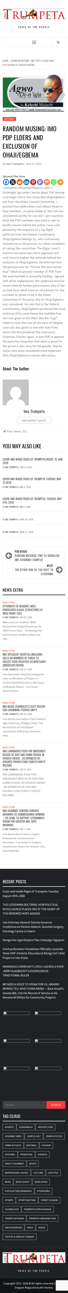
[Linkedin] (26, 182)
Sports (9, 1200)
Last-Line (38, 1172)
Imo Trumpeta (15, 163)
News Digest (23, 1181)
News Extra (9, 603)
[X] (13, 182)
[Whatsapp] (54, 182)
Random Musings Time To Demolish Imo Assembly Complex (37, 555)
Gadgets (42, 1154)
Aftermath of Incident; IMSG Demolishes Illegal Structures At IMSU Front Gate (23, 609)
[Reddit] (20, 182)
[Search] (58, 42)
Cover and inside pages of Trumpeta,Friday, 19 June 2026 (33, 461)
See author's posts (34, 420)
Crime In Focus (54, 1136)
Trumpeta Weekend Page (42, 1218)
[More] (60, 182)
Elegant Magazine (25, 1287)
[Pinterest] (33, 182)
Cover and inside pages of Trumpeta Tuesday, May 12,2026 (32, 481)
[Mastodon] (40, 182)
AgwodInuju (26, 1127)
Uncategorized (13, 1227)
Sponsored (43, 1191)
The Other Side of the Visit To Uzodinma (34, 570)
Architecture (45, 1127)
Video (30, 1227)
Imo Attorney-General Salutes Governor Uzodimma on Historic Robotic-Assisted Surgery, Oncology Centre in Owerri (33, 927)
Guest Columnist (14, 1163)
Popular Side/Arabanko (18, 1191)
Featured (10, 1154)
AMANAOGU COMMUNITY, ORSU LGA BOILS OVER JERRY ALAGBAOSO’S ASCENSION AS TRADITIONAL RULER (33, 971)
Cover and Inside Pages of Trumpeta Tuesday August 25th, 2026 (31, 894)
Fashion (46, 1145)
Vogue (41, 1227)
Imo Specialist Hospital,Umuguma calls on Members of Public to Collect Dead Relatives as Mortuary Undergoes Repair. (24, 659)
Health (32, 1163)
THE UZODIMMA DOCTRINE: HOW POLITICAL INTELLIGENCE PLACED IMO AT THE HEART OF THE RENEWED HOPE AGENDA (31, 909)
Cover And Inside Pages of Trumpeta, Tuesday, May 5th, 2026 (32, 500)
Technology (12, 1209)
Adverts (9, 1127)
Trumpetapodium (14, 1218)
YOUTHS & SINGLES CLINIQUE (19, 1236)
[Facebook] (6, 182)
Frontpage (26, 1154)
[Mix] (47, 182)
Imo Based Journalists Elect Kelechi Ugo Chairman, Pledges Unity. (24, 708)
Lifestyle (53, 1172)
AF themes (46, 1287)
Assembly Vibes (13, 1136)
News (8, 1181)
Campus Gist (34, 1136)
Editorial (9, 118)
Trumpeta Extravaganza (37, 1209)
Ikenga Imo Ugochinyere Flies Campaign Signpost (33, 940)
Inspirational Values (16, 1172)
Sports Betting (27, 1200)
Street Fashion (49, 1200)
